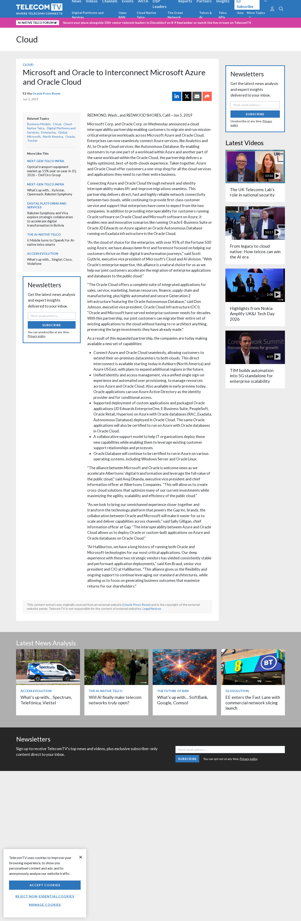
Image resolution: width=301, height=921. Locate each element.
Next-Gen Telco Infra (45, 161)
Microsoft (34, 136)
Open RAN (122, 15)
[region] (45, 883)
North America (53, 136)
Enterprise (48, 132)
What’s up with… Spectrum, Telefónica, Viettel (46, 700)
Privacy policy (37, 336)
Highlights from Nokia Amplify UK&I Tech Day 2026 (252, 314)
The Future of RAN (173, 691)
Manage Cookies (45, 904)
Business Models (38, 124)
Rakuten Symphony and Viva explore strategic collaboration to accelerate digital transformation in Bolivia (50, 219)
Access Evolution (42, 253)
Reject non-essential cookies (44, 896)
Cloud (27, 39)
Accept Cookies (45, 885)
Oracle (70, 136)
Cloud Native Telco (146, 15)
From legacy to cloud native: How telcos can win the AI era (255, 251)
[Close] (80, 857)
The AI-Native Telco (44, 234)
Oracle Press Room (46, 93)
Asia (240, 13)
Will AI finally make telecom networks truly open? (115, 700)
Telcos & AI (205, 15)
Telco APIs (223, 15)
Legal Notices (152, 608)
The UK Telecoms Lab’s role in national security (252, 192)
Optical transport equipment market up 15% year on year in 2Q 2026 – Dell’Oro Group (51, 171)
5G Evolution (237, 691)
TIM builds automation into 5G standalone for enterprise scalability (251, 376)
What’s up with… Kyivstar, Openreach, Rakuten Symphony (49, 192)
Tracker (32, 140)
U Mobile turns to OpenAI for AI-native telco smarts (51, 242)
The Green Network (175, 15)
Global (62, 132)
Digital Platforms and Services (88, 15)
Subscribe (51, 325)
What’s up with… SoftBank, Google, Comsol (182, 700)
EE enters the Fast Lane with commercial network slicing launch (252, 702)
